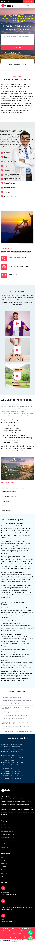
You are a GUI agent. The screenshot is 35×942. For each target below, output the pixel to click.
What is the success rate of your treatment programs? (16, 727)
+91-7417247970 (6, 922)
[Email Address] (3, 888)
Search (18, 47)
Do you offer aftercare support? (13, 718)
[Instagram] (20, 937)
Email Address (5, 892)
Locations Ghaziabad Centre (9, 905)
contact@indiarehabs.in (9, 894)
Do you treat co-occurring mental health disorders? (15, 707)
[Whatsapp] (30, 938)
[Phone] (3, 916)
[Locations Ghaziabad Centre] (3, 901)
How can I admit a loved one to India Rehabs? (17, 731)
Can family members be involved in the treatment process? (15, 722)
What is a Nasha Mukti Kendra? (13, 697)
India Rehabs (5, 98)
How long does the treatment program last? (17, 700)
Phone (3, 919)
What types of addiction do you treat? (15, 712)
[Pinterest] (25, 937)
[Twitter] (10, 937)
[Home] (7, 5)
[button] (33, 64)
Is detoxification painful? (11, 704)
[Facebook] (15, 937)
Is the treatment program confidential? (15, 715)
